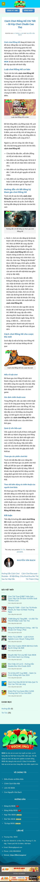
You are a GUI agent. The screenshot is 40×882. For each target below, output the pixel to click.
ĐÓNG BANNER (19, 873)
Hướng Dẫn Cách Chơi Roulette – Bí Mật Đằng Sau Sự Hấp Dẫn (11, 576)
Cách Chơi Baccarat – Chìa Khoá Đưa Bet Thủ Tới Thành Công (29, 576)
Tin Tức (23, 549)
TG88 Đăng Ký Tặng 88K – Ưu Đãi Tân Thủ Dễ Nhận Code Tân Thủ (23, 620)
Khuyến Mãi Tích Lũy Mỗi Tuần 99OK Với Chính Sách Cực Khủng (22, 656)
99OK (6, 62)
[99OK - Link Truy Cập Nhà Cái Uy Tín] (20, 4)
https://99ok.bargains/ (18, 855)
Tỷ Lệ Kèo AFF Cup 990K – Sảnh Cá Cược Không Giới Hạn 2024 (22, 674)
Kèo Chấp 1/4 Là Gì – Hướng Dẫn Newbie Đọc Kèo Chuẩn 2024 (21, 665)
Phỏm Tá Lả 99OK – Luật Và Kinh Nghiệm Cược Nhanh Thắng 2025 (21, 638)
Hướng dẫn (6, 709)
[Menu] (3, 4)
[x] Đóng (33, 878)
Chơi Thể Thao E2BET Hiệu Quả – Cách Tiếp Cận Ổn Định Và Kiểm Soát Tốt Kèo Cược (22, 599)
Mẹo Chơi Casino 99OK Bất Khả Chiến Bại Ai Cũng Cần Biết (23, 647)
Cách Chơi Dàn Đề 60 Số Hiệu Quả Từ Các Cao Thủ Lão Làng (23, 683)
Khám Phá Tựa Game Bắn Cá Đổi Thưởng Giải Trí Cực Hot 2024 (21, 692)
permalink (20, 552)
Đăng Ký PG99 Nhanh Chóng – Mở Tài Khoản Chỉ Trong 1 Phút (23, 629)
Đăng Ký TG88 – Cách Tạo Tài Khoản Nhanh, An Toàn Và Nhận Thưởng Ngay (22, 610)
